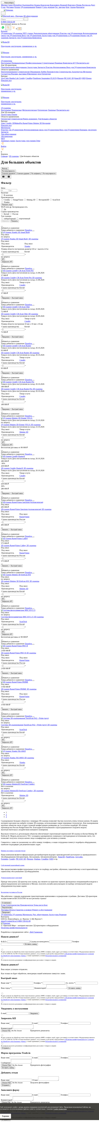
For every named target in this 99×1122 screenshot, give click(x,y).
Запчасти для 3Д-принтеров (20, 38)
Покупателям (7, 907)
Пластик (49, 67)
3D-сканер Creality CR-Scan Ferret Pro (16, 278)
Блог (68, 7)
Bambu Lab (14, 78)
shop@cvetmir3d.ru (9, 921)
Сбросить (5, 221)
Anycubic (79, 857)
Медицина (87, 72)
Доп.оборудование (8, 134)
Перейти (28, 230)
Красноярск (55, 5)
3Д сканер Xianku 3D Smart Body (14, 239)
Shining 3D (37, 123)
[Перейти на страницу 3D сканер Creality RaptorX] (13, 456)
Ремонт (39, 7)
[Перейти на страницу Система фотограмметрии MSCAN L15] (18, 610)
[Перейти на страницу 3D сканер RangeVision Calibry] (14, 538)
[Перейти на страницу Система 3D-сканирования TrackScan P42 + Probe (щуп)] (25, 718)
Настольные (6, 63)
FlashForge (70, 857)
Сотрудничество (13, 905)
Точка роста (39, 905)
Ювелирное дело (34, 74)
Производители (27, 905)
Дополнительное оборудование (46, 33)
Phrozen (60, 78)
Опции (14, 114)
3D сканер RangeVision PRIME (14, 689)
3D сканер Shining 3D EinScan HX (15, 581)
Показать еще (7, 205)
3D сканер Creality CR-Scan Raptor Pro (17, 389)
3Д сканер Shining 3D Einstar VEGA (16, 425)
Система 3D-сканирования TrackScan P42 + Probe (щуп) (24, 725)
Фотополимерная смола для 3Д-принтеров (41, 130)
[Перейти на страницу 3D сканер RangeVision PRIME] (14, 682)
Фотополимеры (59, 67)
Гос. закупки (60, 7)
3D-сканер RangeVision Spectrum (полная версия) (21, 509)
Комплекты (37, 38)
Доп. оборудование (40, 915)
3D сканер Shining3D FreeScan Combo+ (17, 791)
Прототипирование (9, 72)
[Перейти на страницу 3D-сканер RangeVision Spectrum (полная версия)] (22, 502)
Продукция (6, 912)
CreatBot (28, 78)
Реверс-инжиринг (30, 119)
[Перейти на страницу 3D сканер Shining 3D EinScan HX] (16, 575)
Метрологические (29, 110)
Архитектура (77, 72)
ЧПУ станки (28, 33)
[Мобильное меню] (3, 13)
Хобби (44, 72)
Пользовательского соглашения (55, 956)
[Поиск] (8, 27)
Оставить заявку (31, 944)
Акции (73, 7)
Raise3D (77, 78)
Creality (22, 78)
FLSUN (53, 78)
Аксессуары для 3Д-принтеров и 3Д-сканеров (61, 36)
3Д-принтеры (7, 33)
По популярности (49, 173)
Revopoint (46, 123)
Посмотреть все (82, 63)
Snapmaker (45, 78)
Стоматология (24, 72)
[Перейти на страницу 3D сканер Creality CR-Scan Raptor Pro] (17, 382)
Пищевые (59, 63)
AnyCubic (5, 78)
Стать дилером (48, 7)
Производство (53, 72)
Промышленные (18, 63)
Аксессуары (32, 67)
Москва (4, 5)
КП (3, 259)
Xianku (27, 246)
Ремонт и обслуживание (42, 910)
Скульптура (6, 74)
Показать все (6, 80)
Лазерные (52, 110)
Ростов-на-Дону (88, 5)
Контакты (80, 7)
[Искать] (26, 19)
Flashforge (37, 78)
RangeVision (28, 123)
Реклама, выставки (19, 74)
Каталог (4, 31)
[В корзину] (2, 296)
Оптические (42, 110)
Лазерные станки (8, 141)
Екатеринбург (28, 5)
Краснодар (45, 5)
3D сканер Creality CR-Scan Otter (14, 314)
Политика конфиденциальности (14, 928)
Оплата (17, 7)
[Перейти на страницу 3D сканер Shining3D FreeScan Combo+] (18, 784)
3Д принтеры (6, 915)
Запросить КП (7, 262)
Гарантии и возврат (24, 910)
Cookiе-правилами (60, 1109)
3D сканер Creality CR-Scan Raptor (15, 353)
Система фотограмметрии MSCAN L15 (17, 617)
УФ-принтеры (7, 136)
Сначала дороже (23, 173)
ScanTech (23, 622)
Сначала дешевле (8, 173)
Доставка (10, 7)
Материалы (5, 128)
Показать (14, 221)
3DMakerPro (17, 123)
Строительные (48, 63)
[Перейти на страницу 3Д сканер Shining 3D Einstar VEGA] (16, 418)
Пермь (79, 5)
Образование (35, 72)
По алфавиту (36, 173)
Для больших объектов (47, 119)
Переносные (16, 110)
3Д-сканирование (28, 7)
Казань (37, 5)
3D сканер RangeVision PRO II (13, 653)
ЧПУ (3, 139)
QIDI (83, 78)
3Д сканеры (17, 915)
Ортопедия (46, 74)
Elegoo (89, 78)
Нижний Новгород (68, 5)
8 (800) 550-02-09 (8, 22)
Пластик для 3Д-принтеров (71, 33)
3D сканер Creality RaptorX (12, 468)
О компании (6, 903)
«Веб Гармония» (36, 932)
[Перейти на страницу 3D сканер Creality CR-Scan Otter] (15, 307)
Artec (3, 123)
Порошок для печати (88, 130)
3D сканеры (33, 239)
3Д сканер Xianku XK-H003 (12, 758)
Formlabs (4, 859)
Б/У (74, 63)
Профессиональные (33, 63)
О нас (3, 7)
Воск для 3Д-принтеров (32, 36)
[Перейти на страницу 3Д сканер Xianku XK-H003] (13, 751)
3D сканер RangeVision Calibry (13, 545)
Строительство (65, 72)
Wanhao (37, 859)
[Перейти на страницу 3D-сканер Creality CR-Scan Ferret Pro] (17, 271)
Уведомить (34, 1013)
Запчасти (42, 67)
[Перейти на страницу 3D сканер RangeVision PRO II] (14, 646)
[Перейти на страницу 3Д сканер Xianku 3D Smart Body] (15, 232)
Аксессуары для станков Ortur (28, 141)
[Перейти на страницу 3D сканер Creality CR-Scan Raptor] (16, 346)
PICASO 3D (69, 78)
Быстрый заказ (17, 298)
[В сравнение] (2, 226)
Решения (62, 915)
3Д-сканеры (18, 33)
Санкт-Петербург (15, 5)
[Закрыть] (33, 230)
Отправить (6, 1048)
